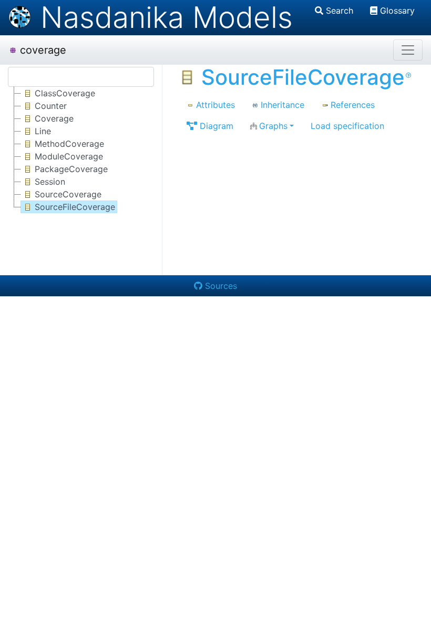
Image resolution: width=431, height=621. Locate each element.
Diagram (216, 126)
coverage (43, 50)
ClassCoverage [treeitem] (65, 93)
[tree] (81, 150)
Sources (221, 286)
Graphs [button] (273, 126)
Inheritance (282, 104)
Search (339, 10)
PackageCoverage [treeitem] (71, 169)
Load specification (347, 126)
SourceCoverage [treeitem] (68, 194)
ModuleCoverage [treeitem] (69, 156)
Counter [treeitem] (51, 106)
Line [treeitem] (43, 131)
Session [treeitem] (50, 181)
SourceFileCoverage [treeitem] (75, 207)
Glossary (397, 10)
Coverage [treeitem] (54, 118)
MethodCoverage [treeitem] (69, 143)
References (353, 104)
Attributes (215, 104)
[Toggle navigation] (408, 50)
